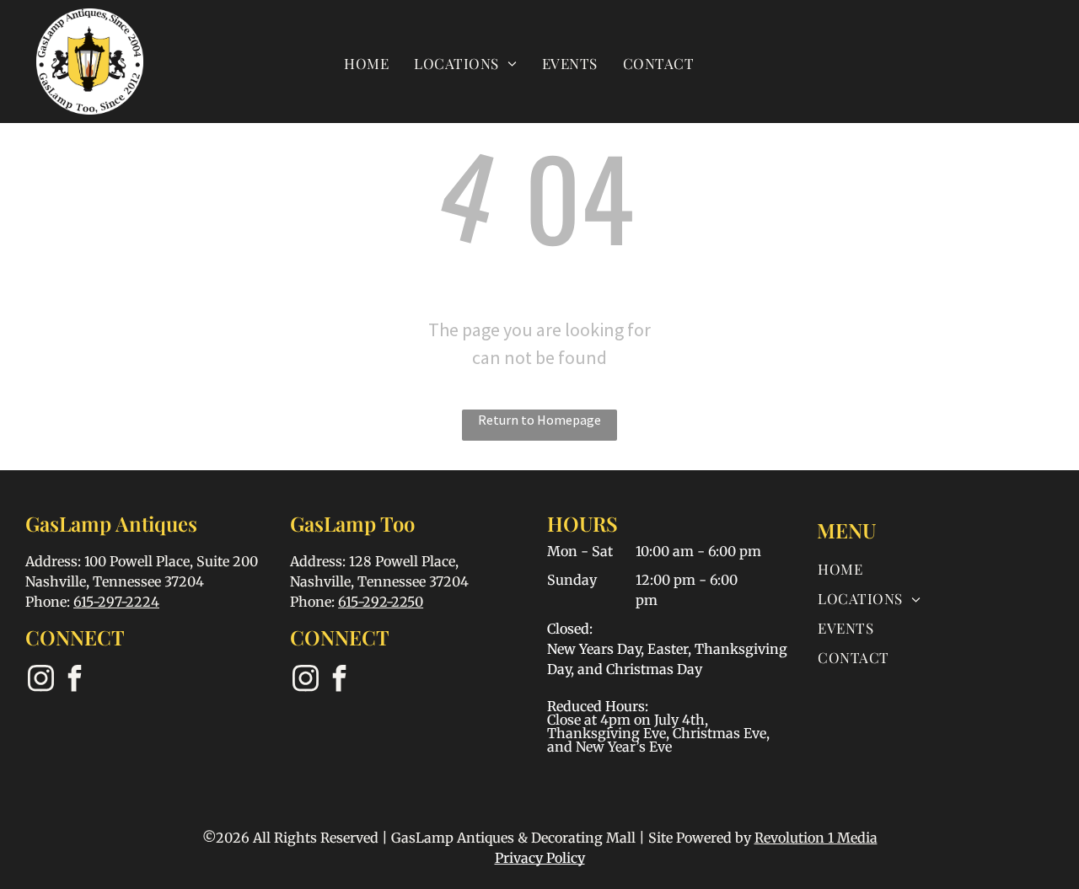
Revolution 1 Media (816, 837)
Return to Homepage (539, 419)
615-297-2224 (116, 601)
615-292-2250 (380, 601)
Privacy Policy (540, 857)
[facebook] (74, 680)
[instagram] (40, 680)
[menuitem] (366, 63)
